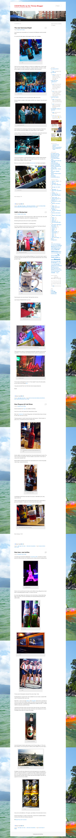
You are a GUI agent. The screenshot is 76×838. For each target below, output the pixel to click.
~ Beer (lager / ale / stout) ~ (21, 205)
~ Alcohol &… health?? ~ (55, 181)
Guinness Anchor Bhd (40, 397)
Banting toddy (32, 163)
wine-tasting (57, 271)
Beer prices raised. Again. (55, 154)
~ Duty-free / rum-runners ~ (55, 203)
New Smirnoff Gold (56, 144)
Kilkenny (28, 700)
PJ (54, 268)
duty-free (57, 249)
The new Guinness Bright (23, 28)
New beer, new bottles (21, 552)
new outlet (55, 264)
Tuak (60, 269)
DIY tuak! (52, 72)
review (56, 268)
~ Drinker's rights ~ (54, 197)
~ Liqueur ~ (53, 218)
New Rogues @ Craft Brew (23, 404)
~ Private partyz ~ (54, 226)
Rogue (24, 408)
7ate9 (30, 397)
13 (55, 81)
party (55, 265)
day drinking (58, 248)
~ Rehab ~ (53, 230)
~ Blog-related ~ (54, 189)
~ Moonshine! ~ (54, 221)
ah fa (53, 115)
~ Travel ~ (53, 235)
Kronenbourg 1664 (34, 556)
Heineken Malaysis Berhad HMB (19, 206)
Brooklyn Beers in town (55, 155)
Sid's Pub (52, 269)
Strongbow (34, 700)
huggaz (56, 255)
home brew (53, 255)
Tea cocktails (53, 175)
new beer (43, 546)
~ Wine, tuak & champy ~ (55, 237)
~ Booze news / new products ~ (31, 205)
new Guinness (30, 206)
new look (52, 264)
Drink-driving (53, 249)
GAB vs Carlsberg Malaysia (57, 147)
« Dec (53, 285)
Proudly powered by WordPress (38, 834)
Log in (52, 290)
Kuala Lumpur (55, 257)
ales (57, 243)
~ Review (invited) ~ (54, 231)
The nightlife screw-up (55, 153)
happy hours (58, 252)
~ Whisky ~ (53, 236)
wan (53, 84)
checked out (21, 414)
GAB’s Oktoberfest (20, 212)
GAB (52, 251)
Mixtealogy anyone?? (54, 157)
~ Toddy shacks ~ (54, 232)
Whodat (19, 20)
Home (16, 20)
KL (44, 397)
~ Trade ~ (52, 234)
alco (54, 243)
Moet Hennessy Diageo (54, 261)
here (27, 383)
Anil (53, 104)
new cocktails (59, 262)
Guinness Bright (42, 205)
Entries (53, 291)
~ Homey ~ (53, 217)
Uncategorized (53, 239)
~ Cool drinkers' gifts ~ (55, 194)
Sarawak (59, 268)
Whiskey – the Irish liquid (55, 165)
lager (15, 398)
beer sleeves (55, 245)
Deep (24, 29)
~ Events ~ (53, 205)
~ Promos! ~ (53, 228)
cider (41, 827)
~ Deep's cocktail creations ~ (56, 195)
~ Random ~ (53, 229)
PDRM (57, 265)
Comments (54, 292)
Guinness (56, 251)
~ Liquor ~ (53, 219)
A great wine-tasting (54, 162)
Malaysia (26, 206)
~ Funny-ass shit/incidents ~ (56, 212)
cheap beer (57, 246)
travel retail (56, 269)
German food (34, 397)
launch (52, 259)
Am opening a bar (54, 68)
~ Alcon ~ (52, 182)
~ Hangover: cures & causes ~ (56, 215)
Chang (53, 74)
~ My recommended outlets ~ (56, 222)
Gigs (52, 238)
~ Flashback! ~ (53, 209)
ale (39, 205)
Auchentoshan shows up (55, 177)
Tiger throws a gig (54, 97)
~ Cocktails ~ (53, 192)
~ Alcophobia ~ (53, 183)
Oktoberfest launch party (20, 398)
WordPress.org (53, 293)
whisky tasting (53, 271)
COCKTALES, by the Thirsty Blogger (28, 6)
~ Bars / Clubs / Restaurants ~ (56, 184)
